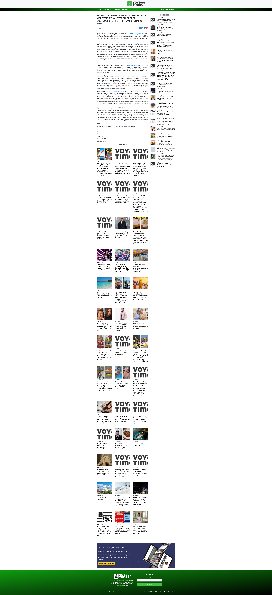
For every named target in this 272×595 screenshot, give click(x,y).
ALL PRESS (117, 9)
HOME (99, 9)
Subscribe (149, 584)
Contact (133, 592)
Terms (103, 592)
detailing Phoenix (133, 65)
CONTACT (125, 9)
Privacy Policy (113, 592)
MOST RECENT (108, 9)
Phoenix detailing (117, 91)
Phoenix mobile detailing (136, 33)
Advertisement (124, 592)
